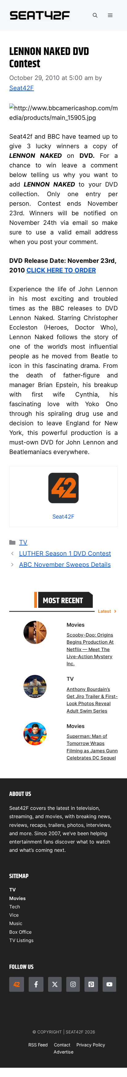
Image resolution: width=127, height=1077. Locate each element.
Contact (62, 1044)
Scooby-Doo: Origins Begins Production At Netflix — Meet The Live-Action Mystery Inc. (90, 649)
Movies (17, 898)
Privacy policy (90, 1044)
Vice (14, 915)
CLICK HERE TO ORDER (61, 270)
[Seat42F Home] (16, 984)
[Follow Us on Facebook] (36, 984)
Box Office (20, 932)
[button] (95, 15)
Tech (14, 907)
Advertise (63, 1051)
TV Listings (21, 940)
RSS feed (38, 1044)
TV (23, 542)
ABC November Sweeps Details (65, 564)
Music (15, 923)
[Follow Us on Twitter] (55, 984)
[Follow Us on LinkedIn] (91, 984)
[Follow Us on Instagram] (73, 984)
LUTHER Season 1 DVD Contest (65, 553)
